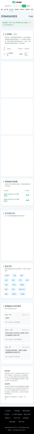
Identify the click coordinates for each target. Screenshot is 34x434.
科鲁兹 (22, 294)
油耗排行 (17, 9)
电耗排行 (22, 9)
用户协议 (21, 421)
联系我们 (26, 418)
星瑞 (13, 289)
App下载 (6, 9)
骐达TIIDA (22, 289)
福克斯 (7, 275)
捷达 (6, 289)
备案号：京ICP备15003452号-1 (17, 430)
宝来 (27, 280)
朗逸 (6, 294)
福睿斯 (22, 285)
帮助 (32, 9)
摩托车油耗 (26, 411)
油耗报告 (11, 9)
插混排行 (28, 9)
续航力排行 (27, 414)
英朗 (21, 275)
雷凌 (13, 280)
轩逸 (20, 280)
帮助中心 (8, 418)
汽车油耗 (17, 411)
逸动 (6, 280)
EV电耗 (6, 414)
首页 (2, 9)
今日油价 (8, 411)
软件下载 (17, 418)
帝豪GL (14, 294)
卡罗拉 (14, 285)
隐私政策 (12, 421)
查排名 (15, 34)
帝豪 (14, 275)
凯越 (6, 285)
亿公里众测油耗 (17, 414)
